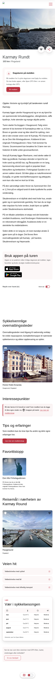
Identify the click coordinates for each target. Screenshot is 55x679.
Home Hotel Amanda (12, 385)
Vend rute (41, 286)
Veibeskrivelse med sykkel (15, 571)
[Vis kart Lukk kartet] (30, 675)
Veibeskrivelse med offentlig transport (19, 587)
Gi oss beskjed (12, 658)
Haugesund (8, 550)
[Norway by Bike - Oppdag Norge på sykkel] (9, 4)
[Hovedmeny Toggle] (50, 4)
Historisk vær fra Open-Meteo (14, 637)
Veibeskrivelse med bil (13, 579)
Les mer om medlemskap (14, 441)
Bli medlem (13, 89)
